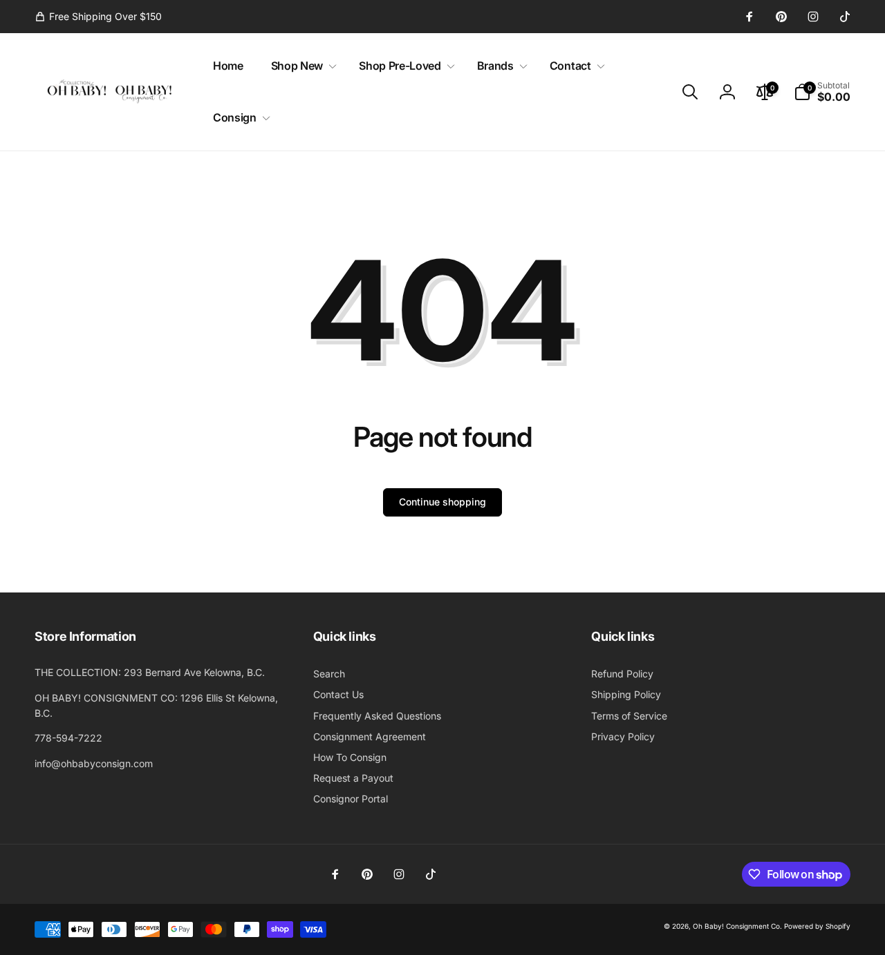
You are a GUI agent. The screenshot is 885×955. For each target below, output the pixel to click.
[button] (301, 66)
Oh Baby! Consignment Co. (737, 926)
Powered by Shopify (817, 926)
